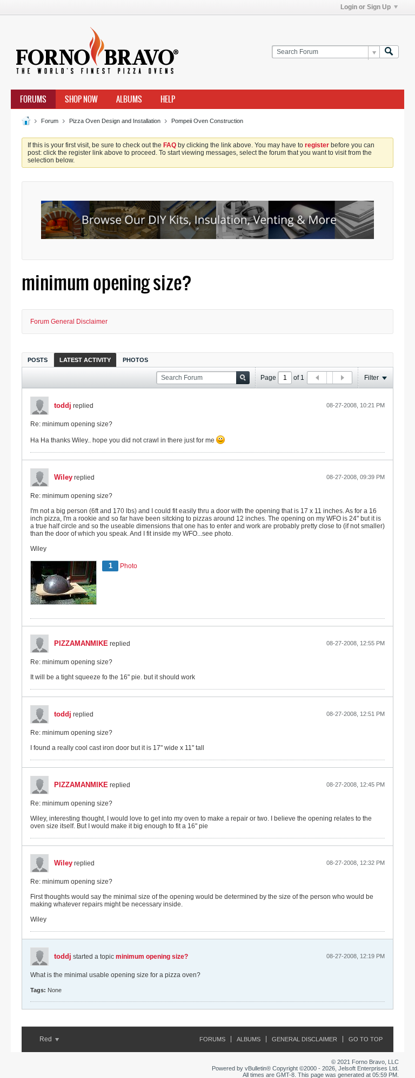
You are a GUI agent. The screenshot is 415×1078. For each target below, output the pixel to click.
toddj (62, 405)
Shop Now (81, 99)
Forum (49, 121)
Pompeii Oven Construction (207, 121)
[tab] (37, 359)
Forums (33, 99)
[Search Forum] (389, 52)
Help (167, 99)
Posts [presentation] (38, 360)
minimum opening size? (152, 956)
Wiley (63, 477)
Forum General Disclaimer (69, 321)
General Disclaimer (304, 1039)
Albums (129, 99)
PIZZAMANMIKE (81, 643)
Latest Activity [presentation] (85, 360)
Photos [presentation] (135, 360)
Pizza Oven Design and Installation (114, 121)
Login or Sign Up (365, 7)
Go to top (366, 1039)
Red (46, 1039)
